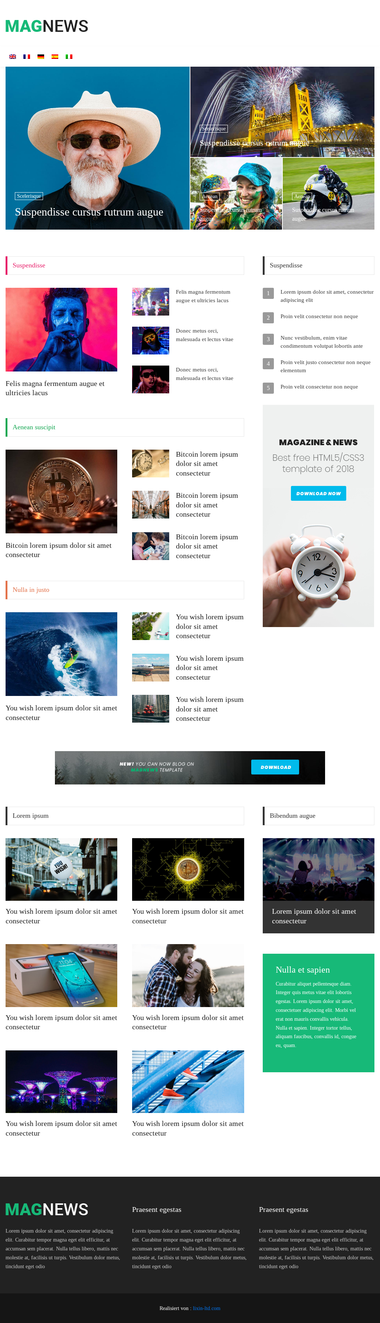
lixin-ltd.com (206, 1308)
